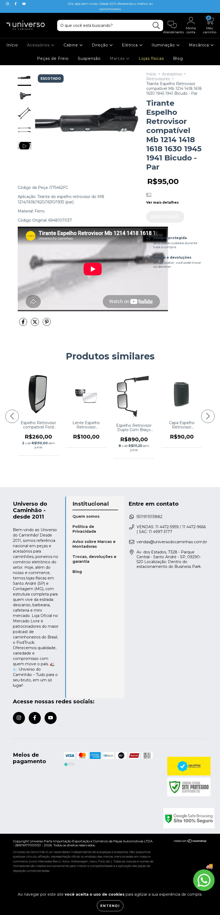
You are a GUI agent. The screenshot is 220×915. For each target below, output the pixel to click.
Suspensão (89, 58)
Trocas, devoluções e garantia (94, 559)
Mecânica (199, 45)
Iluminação (164, 45)
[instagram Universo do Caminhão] (8, 3)
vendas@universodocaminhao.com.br (172, 541)
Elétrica (130, 45)
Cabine (71, 45)
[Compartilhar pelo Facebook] (23, 324)
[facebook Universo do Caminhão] (16, 3)
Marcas (118, 58)
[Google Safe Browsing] (185, 818)
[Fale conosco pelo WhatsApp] (204, 880)
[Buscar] (156, 25)
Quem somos (86, 516)
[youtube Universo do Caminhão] (23, 3)
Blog (178, 58)
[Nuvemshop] (190, 841)
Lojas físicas (151, 58)
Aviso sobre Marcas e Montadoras (94, 544)
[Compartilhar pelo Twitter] (35, 324)
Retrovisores (158, 78)
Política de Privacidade (84, 529)
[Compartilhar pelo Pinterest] (47, 324)
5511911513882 (149, 516)
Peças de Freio (53, 58)
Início (12, 45)
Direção (100, 45)
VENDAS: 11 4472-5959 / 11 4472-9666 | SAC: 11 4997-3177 (171, 529)
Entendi (110, 906)
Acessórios (39, 45)
